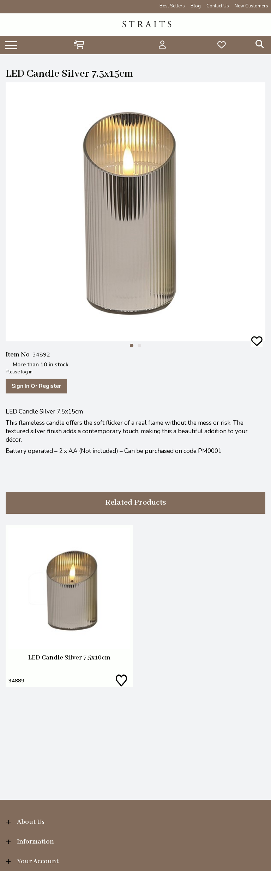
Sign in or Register (36, 386)
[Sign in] (162, 44)
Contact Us (217, 6)
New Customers (251, 6)
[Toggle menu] (11, 44)
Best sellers (172, 6)
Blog (196, 6)
